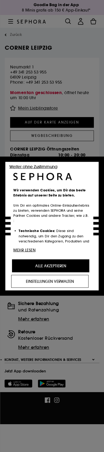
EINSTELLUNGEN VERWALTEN (50, 281)
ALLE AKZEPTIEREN (50, 265)
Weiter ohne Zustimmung (33, 166)
